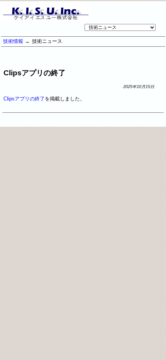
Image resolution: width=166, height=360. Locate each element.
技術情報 (13, 41)
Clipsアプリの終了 (24, 99)
